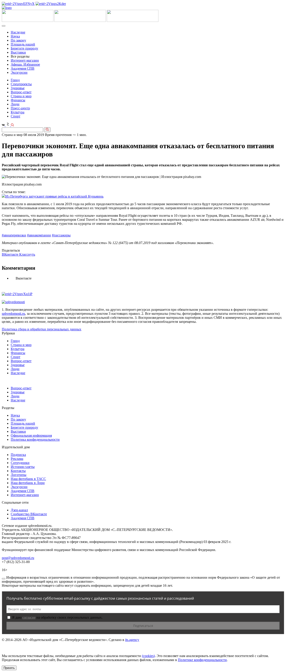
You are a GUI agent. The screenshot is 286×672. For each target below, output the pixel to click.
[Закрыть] (3, 578)
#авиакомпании (39, 235)
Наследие (18, 32)
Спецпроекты (21, 84)
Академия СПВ (22, 68)
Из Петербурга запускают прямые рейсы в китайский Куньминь (54, 196)
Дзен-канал (19, 510)
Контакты (18, 471)
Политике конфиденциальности (202, 660)
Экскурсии (19, 72)
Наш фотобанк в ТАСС (28, 479)
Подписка (18, 455)
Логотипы (18, 475)
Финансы (18, 100)
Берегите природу (24, 48)
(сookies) (148, 656)
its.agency (132, 640)
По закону (18, 40)
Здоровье (18, 88)
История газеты (23, 467)
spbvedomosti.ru (13, 313)
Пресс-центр (20, 108)
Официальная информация (31, 435)
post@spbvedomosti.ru (18, 558)
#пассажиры (61, 235)
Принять (9, 668)
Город (15, 80)
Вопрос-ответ (21, 92)
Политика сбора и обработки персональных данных (41, 329)
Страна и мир (21, 96)
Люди (15, 104)
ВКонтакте (10, 254)
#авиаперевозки (14, 235)
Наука (15, 36)
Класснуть (27, 254)
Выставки (18, 52)
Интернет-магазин (25, 60)
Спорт (15, 116)
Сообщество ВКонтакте (29, 514)
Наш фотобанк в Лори (28, 483)
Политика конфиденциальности (35, 439)
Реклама (17, 459)
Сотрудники (20, 463)
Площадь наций (23, 44)
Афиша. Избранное (25, 64)
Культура (17, 112)
